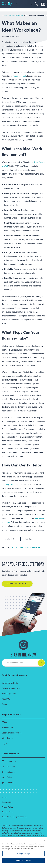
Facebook (11, 767)
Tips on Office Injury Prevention (25, 547)
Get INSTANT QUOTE (16, 584)
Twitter (9, 777)
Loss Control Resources (12, 733)
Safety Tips (28, 539)
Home (4, 15)
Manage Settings (23, 853)
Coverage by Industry (11, 688)
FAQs (4, 722)
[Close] (44, 840)
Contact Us (11, 761)
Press (4, 704)
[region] (23, 851)
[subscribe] (41, 662)
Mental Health (10, 539)
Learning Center (16, 15)
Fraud (4, 797)
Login (4, 743)
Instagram (11, 772)
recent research (19, 76)
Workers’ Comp (8, 727)
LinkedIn (10, 783)
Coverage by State (10, 683)
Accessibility (7, 802)
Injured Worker (8, 738)
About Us (6, 699)
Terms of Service (8, 812)
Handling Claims (9, 694)
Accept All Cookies (23, 860)
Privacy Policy (7, 807)
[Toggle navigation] (43, 4)
